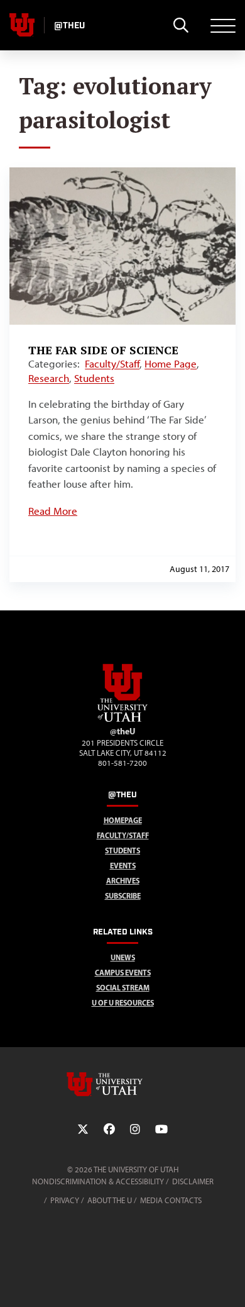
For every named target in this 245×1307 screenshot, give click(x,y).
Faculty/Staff (112, 363)
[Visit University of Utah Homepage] (22, 25)
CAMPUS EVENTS (123, 972)
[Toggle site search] (180, 25)
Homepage (123, 820)
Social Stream (123, 987)
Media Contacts (171, 1200)
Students (94, 378)
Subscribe (123, 895)
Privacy (64, 1200)
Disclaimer (193, 1181)
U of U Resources (123, 1002)
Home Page (170, 363)
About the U (109, 1200)
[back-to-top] (230, 1282)
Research (48, 378)
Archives (122, 880)
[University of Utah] (122, 1084)
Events (123, 865)
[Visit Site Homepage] (122, 719)
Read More (52, 511)
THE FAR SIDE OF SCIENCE (103, 349)
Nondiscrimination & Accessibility (98, 1181)
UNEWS (123, 957)
